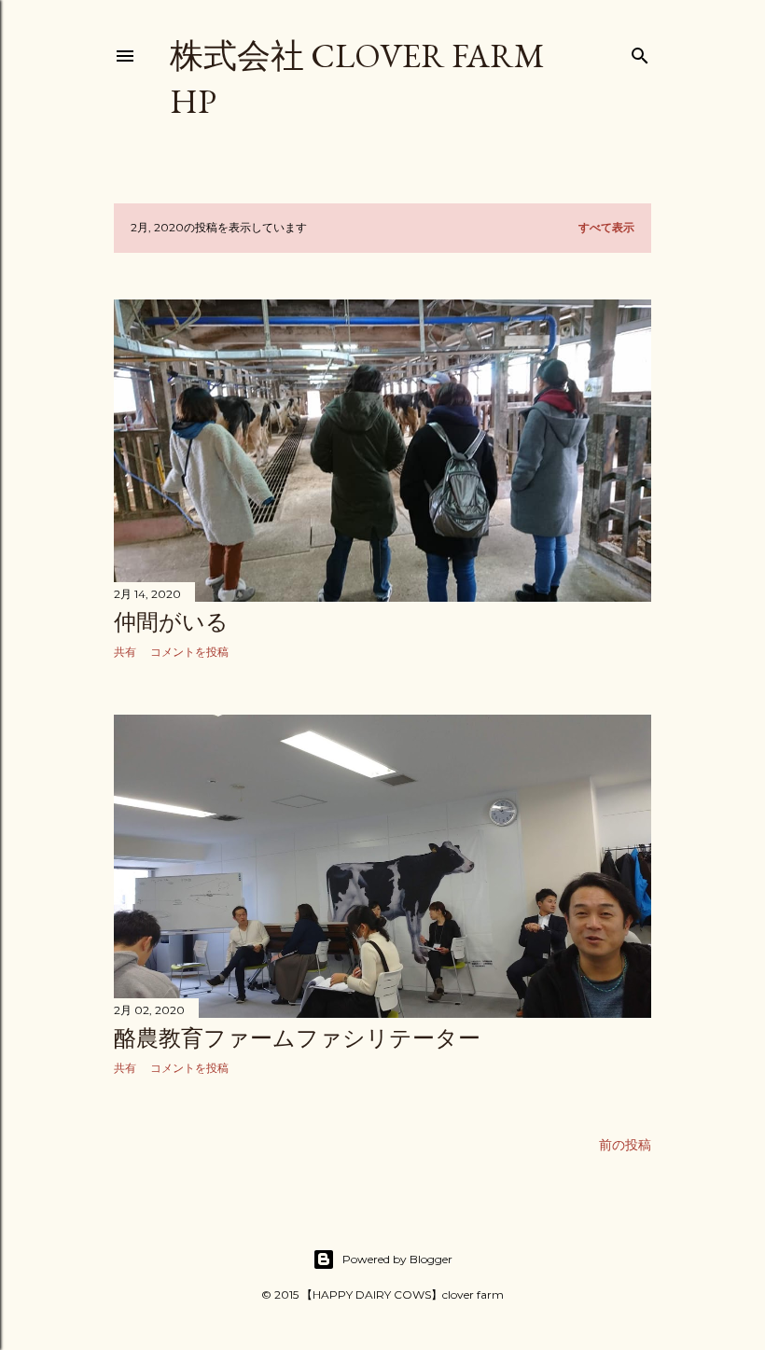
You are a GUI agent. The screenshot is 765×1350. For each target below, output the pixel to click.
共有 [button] (125, 652)
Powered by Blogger (397, 1259)
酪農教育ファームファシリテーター (297, 1037)
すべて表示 (606, 227)
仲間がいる (171, 621)
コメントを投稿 (189, 652)
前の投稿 (625, 1144)
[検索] (640, 52)
